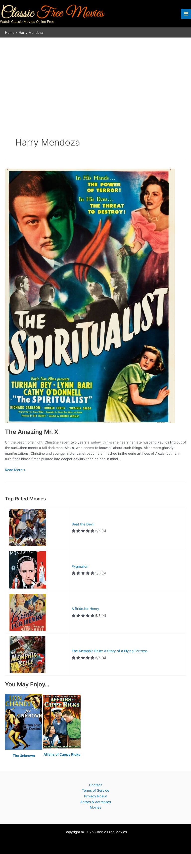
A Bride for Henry (85, 609)
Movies (95, 807)
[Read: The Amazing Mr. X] (90, 295)
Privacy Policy (95, 796)
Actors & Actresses (95, 802)
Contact (95, 785)
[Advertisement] (95, 75)
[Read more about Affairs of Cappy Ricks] (62, 722)
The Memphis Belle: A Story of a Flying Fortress (109, 651)
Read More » (15, 470)
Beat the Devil (83, 524)
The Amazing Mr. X (31, 431)
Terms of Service (95, 790)
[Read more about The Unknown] (24, 722)
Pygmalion (80, 566)
